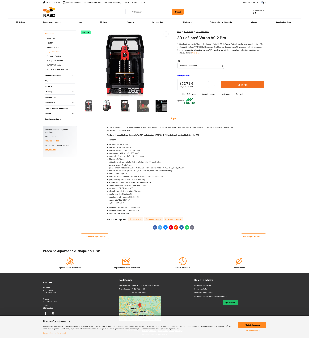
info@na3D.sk (50, 150)
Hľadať (178, 12)
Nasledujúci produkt (251, 236)
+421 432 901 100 (52, 141)
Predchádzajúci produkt (96, 236)
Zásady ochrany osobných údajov (55, 333)
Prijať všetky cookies (252, 325)
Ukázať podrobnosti (252, 330)
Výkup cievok (230, 302)
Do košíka (242, 84)
